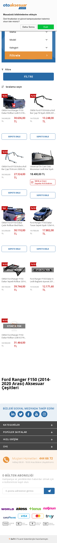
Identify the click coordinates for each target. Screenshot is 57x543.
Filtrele (15, 55)
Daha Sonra (28, 27)
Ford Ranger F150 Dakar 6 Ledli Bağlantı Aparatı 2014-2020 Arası (42, 280)
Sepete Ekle (14, 136)
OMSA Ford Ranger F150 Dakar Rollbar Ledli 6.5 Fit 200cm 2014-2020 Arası (13, 336)
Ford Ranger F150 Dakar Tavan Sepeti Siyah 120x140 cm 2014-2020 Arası (42, 224)
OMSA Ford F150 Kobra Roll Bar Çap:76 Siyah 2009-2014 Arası (42, 112)
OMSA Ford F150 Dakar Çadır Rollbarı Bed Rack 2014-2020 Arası (12, 224)
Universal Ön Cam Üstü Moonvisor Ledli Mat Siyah (41, 168)
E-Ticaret (19, 539)
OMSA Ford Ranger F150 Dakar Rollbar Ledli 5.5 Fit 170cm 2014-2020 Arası (13, 112)
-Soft (12, 539)
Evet (46, 27)
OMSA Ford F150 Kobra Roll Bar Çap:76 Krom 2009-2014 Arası (14, 168)
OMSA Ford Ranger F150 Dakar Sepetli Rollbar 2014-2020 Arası (14, 280)
